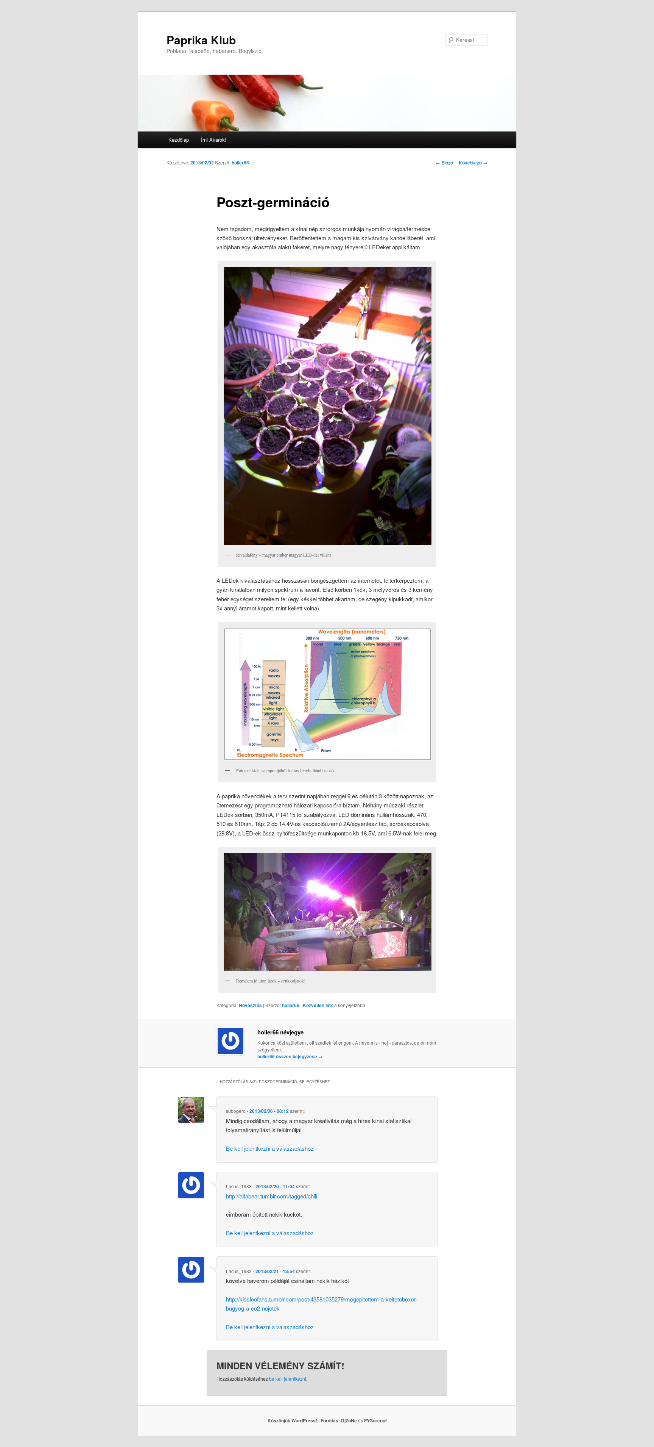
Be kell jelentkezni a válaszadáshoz (270, 1148)
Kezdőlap (178, 139)
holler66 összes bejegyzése (290, 1056)
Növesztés (250, 1005)
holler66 (240, 162)
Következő (473, 162)
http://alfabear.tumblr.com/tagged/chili (271, 1196)
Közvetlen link (318, 1005)
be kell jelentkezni (287, 1378)
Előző (444, 162)
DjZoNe (349, 1420)
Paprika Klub (201, 39)
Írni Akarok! (213, 139)
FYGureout (375, 1420)
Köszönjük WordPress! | (304, 1420)
